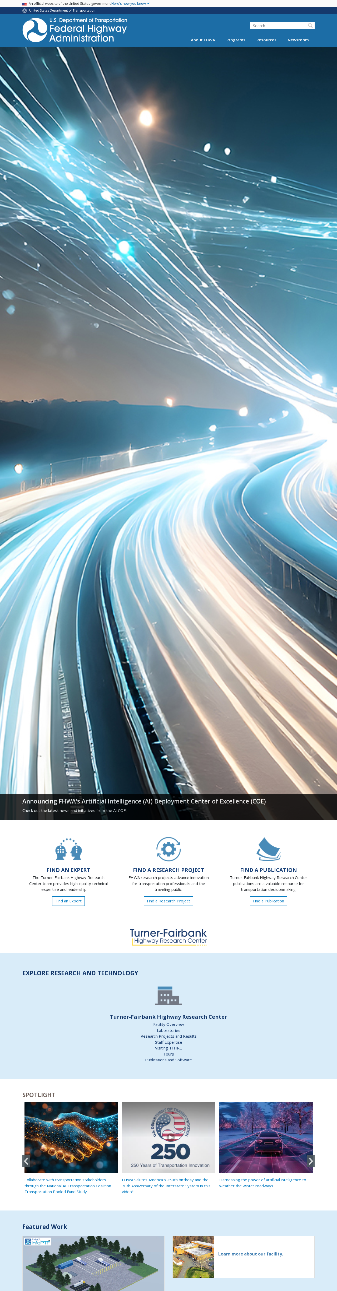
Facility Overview (168, 1024)
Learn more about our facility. (250, 1254)
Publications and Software (168, 1059)
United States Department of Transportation (62, 10)
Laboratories (168, 1030)
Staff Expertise (168, 1042)
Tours (168, 1054)
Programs (235, 40)
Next (311, 1161)
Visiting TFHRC (168, 1048)
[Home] (75, 32)
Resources (266, 40)
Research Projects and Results (169, 1036)
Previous (26, 1161)
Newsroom (298, 40)
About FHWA (203, 40)
